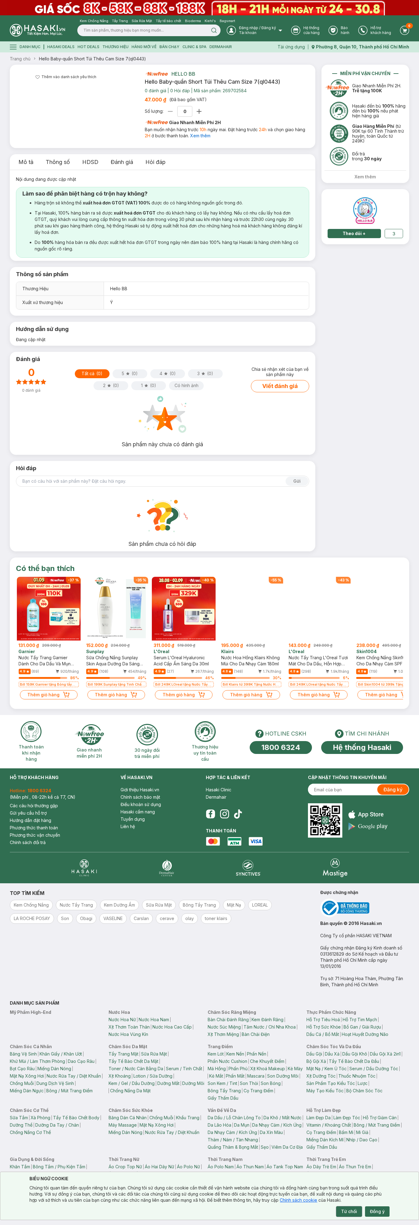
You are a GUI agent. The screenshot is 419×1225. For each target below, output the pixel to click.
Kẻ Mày (295, 1068)
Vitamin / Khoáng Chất (328, 1125)
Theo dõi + (354, 233)
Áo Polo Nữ (188, 1166)
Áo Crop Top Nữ (125, 1166)
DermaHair (221, 46)
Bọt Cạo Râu (22, 1068)
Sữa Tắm (19, 1117)
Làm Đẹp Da (318, 1117)
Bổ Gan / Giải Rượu (362, 1026)
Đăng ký (392, 789)
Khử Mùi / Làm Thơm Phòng (37, 1061)
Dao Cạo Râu (81, 1061)
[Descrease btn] (170, 111)
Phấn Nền (256, 1053)
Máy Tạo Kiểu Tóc (325, 1090)
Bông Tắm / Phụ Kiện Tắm (59, 1166)
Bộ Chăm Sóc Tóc (364, 1090)
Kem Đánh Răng (267, 1019)
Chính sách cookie (298, 1200)
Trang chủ (20, 58)
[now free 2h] (156, 74)
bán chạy (169, 46)
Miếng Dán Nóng (54, 1068)
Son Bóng (271, 1083)
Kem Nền (235, 1053)
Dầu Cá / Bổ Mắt (322, 1034)
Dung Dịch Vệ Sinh (55, 1083)
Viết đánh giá (280, 386)
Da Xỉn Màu (271, 1132)
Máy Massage (123, 1125)
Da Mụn (241, 1125)
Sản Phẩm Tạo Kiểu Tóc (330, 1083)
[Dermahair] (166, 867)
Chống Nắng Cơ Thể (30, 1132)
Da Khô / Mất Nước (282, 1117)
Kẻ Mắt (216, 1076)
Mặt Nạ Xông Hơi (27, 1076)
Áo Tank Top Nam (285, 1166)
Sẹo (265, 1147)
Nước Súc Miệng (224, 1026)
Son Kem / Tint (222, 1083)
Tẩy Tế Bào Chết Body (76, 1117)
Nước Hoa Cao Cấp (172, 1026)
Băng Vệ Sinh (23, 1053)
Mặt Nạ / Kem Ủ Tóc (326, 1068)
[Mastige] (335, 867)
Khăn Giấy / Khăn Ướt (61, 1053)
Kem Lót (216, 1053)
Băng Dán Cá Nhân (128, 1117)
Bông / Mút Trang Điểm (69, 1090)
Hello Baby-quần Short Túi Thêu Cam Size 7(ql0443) (92, 58)
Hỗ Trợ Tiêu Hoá (323, 1019)
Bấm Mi (346, 1132)
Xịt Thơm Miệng (223, 1034)
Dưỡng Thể (21, 1125)
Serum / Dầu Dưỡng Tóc (373, 1068)
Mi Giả (362, 1132)
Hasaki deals (61, 46)
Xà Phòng (40, 1117)
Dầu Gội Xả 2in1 (385, 1053)
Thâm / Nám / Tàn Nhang (233, 1139)
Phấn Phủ (238, 1068)
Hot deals (88, 46)
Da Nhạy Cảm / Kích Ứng (277, 1125)
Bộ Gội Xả (316, 1061)
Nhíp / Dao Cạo (361, 1139)
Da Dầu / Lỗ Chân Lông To (234, 1117)
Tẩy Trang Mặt (123, 1053)
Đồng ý (377, 1211)
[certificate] (364, 908)
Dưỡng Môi (193, 1083)
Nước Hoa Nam (154, 1019)
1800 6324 (280, 747)
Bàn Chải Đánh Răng (228, 1019)
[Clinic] (84, 867)
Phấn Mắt (235, 1076)
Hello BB (183, 74)
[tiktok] (238, 814)
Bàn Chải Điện (256, 1034)
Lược (362, 1083)
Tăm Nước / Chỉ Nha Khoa (270, 1026)
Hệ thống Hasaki (362, 747)
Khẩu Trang (187, 1117)
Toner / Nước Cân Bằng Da (136, 1068)
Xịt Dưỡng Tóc (321, 1076)
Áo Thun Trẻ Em (355, 1166)
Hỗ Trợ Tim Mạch (360, 1019)
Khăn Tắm (20, 1166)
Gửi (297, 481)
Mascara (255, 1076)
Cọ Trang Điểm (258, 1090)
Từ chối (349, 1211)
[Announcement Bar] (209, 7)
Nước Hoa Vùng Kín (128, 1034)
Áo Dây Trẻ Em (321, 1166)
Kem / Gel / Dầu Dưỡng (132, 1083)
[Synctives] (248, 868)
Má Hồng (217, 1068)
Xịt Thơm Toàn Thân (129, 1026)
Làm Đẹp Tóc (346, 1117)
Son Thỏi (249, 1083)
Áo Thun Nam (250, 1166)
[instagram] (224, 814)
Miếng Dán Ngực (27, 1090)
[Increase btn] (199, 111)
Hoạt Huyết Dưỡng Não (365, 1034)
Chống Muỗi (22, 1083)
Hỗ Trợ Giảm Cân (380, 1117)
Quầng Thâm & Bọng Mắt (233, 1147)
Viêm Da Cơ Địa (287, 1147)
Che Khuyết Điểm (267, 1061)
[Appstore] (367, 814)
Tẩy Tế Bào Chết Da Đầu (354, 1061)
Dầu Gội (314, 1053)
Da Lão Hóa (219, 1125)
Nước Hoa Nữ (122, 1019)
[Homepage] (37, 30)
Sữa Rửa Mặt (154, 1053)
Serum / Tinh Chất (184, 1068)
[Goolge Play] (367, 826)
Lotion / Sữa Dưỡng (152, 1076)
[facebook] (210, 814)
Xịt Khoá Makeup (267, 1068)
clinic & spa (194, 46)
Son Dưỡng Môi (282, 1076)
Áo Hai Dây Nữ (159, 1166)
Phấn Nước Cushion (227, 1061)
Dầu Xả (332, 1053)
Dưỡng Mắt (168, 1083)
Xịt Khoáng (120, 1076)
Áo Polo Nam (221, 1166)
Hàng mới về (144, 46)
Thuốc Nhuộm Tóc (356, 1076)
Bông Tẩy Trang (224, 1090)
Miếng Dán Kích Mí (325, 1139)
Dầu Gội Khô (354, 1053)
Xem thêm (200, 135)
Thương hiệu (115, 46)
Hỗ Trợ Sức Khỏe (323, 1026)
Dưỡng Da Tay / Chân (57, 1125)
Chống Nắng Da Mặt (130, 1090)
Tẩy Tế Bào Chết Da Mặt (133, 1061)
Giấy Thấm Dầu (223, 1098)
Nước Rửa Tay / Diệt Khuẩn (74, 1076)
